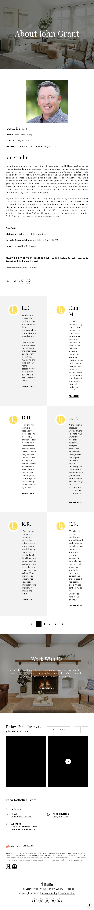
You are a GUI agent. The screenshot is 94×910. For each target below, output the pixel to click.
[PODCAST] (21, 281)
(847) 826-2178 (60, 817)
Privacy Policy (49, 893)
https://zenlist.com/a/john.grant (22, 267)
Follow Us (59, 730)
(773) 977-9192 (23, 141)
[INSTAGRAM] (41, 901)
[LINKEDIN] (8, 281)
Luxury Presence (64, 889)
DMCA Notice (67, 893)
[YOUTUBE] (28, 281)
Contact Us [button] (47, 688)
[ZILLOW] (59, 901)
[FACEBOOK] (15, 281)
